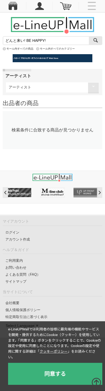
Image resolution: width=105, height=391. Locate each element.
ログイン (12, 232)
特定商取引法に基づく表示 (26, 317)
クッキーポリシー (54, 351)
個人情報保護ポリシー (22, 310)
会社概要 (12, 303)
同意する (55, 374)
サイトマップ (15, 281)
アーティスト (20, 87)
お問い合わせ (15, 267)
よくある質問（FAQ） (22, 274)
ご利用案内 (14, 261)
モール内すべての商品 (19, 48)
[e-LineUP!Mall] (52, 25)
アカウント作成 (17, 239)
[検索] (95, 40)
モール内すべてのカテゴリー (57, 48)
